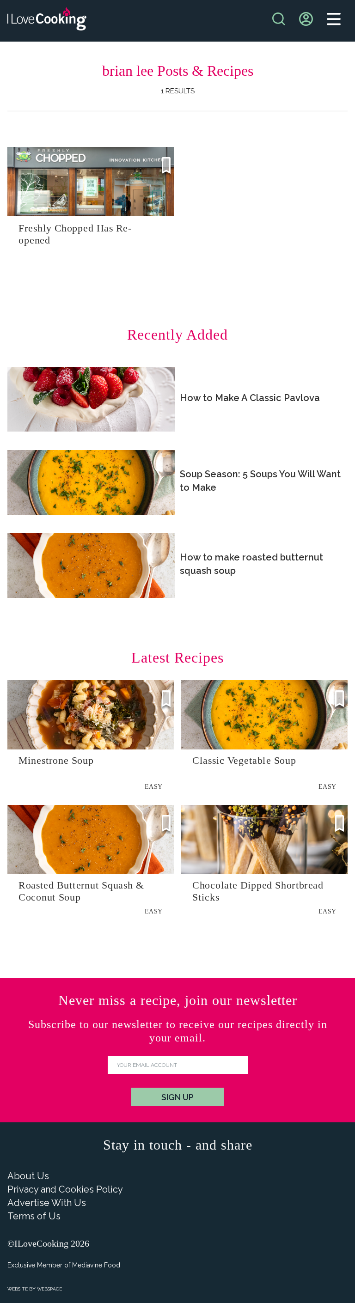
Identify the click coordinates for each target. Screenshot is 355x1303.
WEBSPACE (49, 1288)
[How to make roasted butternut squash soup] (91, 565)
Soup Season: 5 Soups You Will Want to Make (260, 481)
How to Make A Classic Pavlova (250, 397)
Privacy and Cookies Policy (65, 1189)
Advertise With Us (46, 1202)
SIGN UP (177, 1097)
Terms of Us (34, 1216)
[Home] (46, 21)
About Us (28, 1175)
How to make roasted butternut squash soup (251, 564)
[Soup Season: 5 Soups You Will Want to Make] (91, 482)
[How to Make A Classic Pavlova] (91, 399)
